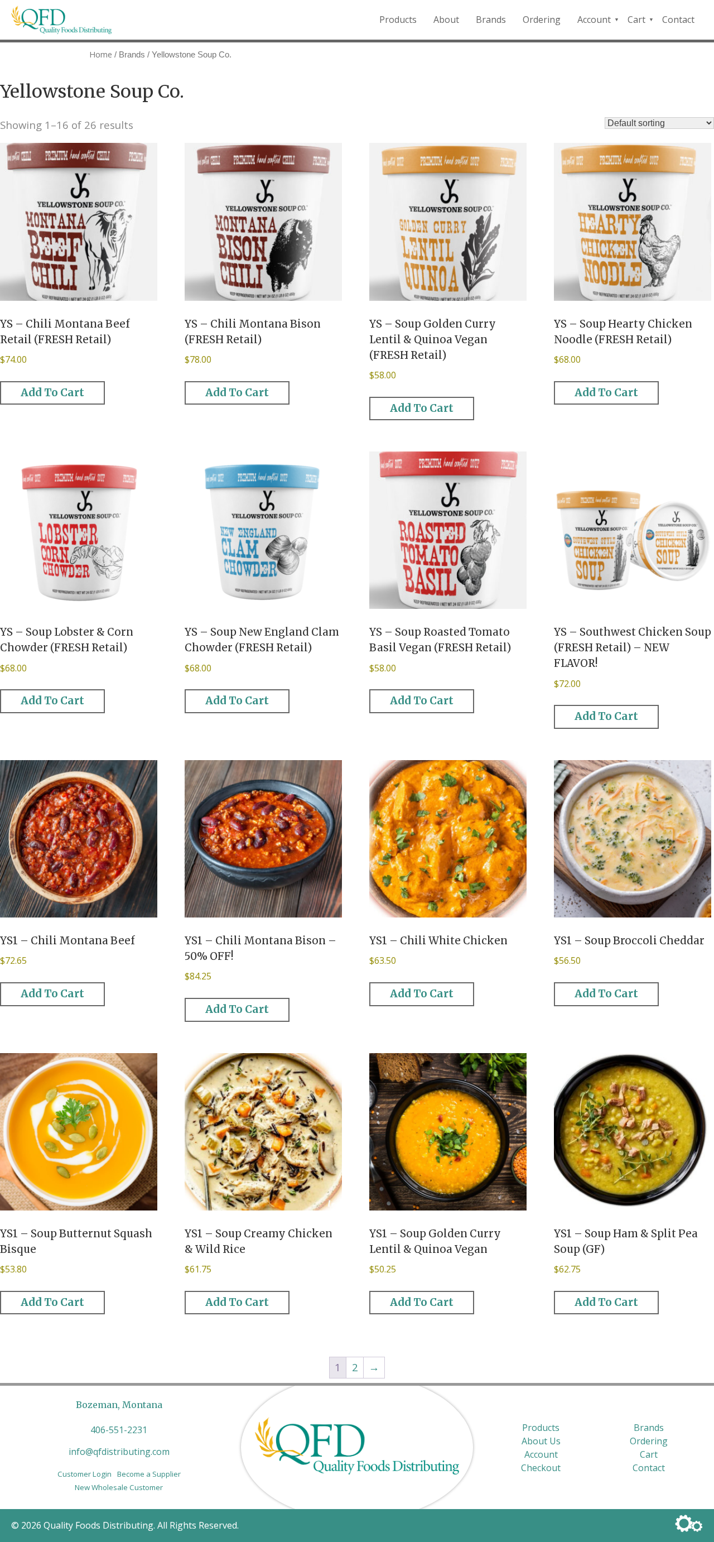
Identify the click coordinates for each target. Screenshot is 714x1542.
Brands (491, 19)
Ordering (542, 19)
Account (594, 19)
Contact (678, 19)
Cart (636, 19)
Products (398, 19)
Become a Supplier (149, 1474)
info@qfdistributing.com (119, 1451)
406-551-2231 (118, 1430)
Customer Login (84, 1474)
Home (100, 54)
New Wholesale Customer (119, 1487)
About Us (541, 1441)
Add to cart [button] (52, 392)
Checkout (541, 1468)
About (446, 19)
